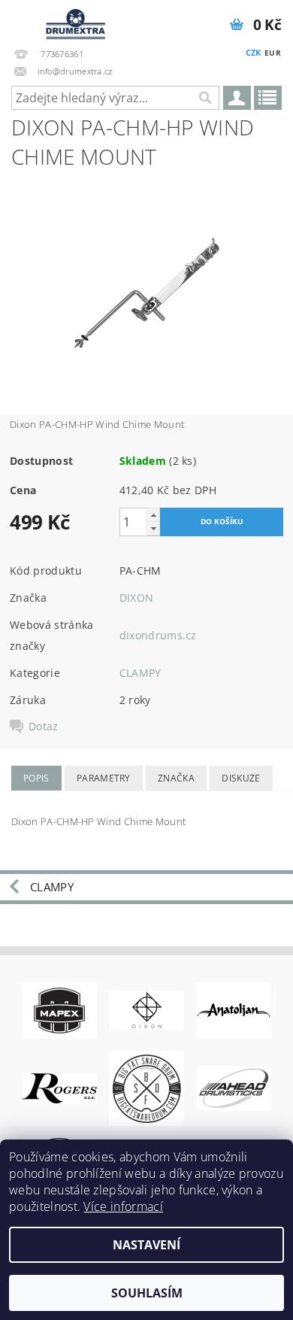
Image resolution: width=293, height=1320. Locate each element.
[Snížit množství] (153, 528)
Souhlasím (147, 1293)
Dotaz (44, 726)
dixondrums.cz (158, 635)
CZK (253, 52)
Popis (36, 778)
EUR (272, 52)
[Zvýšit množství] (153, 515)
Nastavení (146, 1245)
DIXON (136, 597)
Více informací (122, 1206)
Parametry (104, 778)
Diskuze (241, 778)
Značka (176, 778)
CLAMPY (140, 673)
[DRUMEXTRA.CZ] (73, 19)
